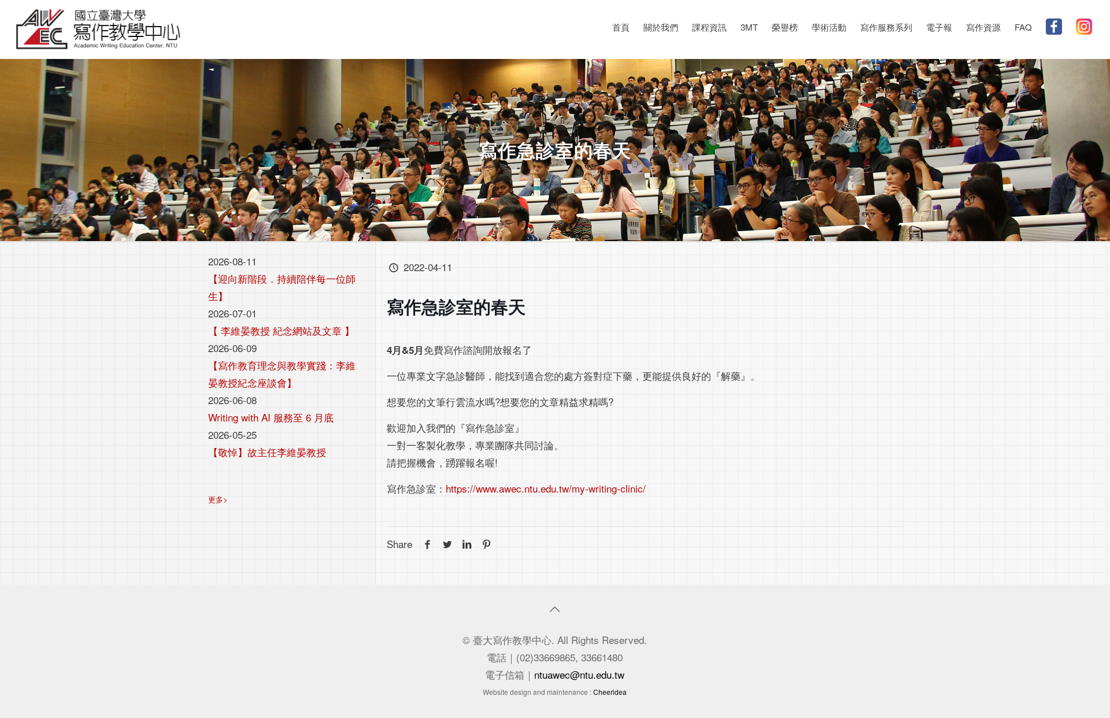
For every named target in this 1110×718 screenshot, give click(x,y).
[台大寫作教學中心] (98, 27)
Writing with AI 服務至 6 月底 (271, 417)
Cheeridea (610, 692)
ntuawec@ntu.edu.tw (579, 674)
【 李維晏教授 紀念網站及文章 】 (281, 330)
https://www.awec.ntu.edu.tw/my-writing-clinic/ (546, 488)
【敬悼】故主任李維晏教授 (267, 452)
